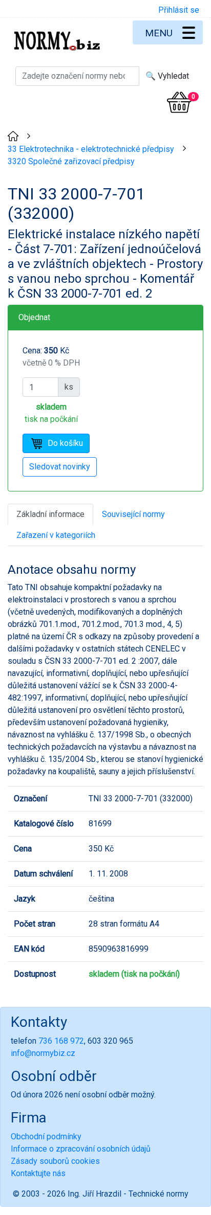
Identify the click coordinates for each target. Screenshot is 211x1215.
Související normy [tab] (133, 514)
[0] (179, 102)
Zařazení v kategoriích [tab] (55, 535)
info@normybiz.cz (43, 1053)
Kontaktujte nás (38, 1173)
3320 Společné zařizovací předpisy (71, 161)
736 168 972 (61, 1041)
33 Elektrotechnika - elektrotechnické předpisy (91, 149)
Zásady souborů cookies (55, 1161)
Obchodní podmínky (46, 1136)
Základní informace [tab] (50, 514)
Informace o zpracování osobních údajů (81, 1149)
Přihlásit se (178, 10)
